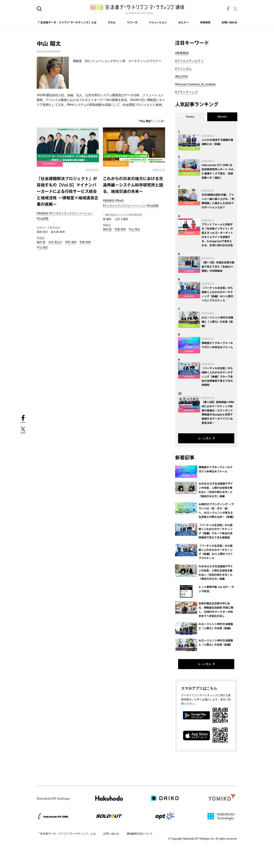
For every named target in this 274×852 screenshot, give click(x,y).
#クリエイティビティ (189, 61)
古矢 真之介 (55, 242)
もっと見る (204, 438)
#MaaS (120, 200)
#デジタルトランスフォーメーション (70, 213)
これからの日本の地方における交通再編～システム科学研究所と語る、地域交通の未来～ (133, 184)
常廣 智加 (85, 242)
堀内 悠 (41, 242)
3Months (222, 116)
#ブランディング (186, 92)
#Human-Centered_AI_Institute (195, 84)
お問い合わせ (229, 22)
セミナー (183, 22)
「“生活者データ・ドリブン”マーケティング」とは (66, 833)
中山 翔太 (42, 247)
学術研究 (205, 22)
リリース (132, 22)
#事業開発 (182, 53)
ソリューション (158, 22)
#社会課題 (43, 218)
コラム (112, 22)
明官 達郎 (70, 242)
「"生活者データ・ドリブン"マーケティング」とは (66, 22)
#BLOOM (181, 76)
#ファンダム (183, 68)
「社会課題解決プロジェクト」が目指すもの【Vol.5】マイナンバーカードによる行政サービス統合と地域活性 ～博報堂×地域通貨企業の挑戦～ (67, 191)
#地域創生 (43, 213)
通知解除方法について (140, 833)
